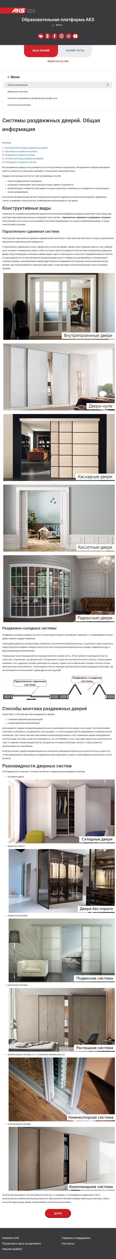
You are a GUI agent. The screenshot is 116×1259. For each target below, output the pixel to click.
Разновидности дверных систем (20, 162)
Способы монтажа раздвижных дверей (24, 158)
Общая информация (18, 85)
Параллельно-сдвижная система (21, 151)
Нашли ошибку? (12, 1249)
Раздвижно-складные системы (20, 155)
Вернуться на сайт (58, 61)
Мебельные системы (18, 91)
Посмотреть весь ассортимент (21, 1243)
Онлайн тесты (75, 50)
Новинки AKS (10, 1238)
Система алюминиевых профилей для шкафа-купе (32, 98)
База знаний (41, 50)
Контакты (68, 1243)
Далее (58, 1213)
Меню (15, 77)
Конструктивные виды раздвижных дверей (26, 148)
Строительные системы (19, 105)
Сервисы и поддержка (76, 1238)
